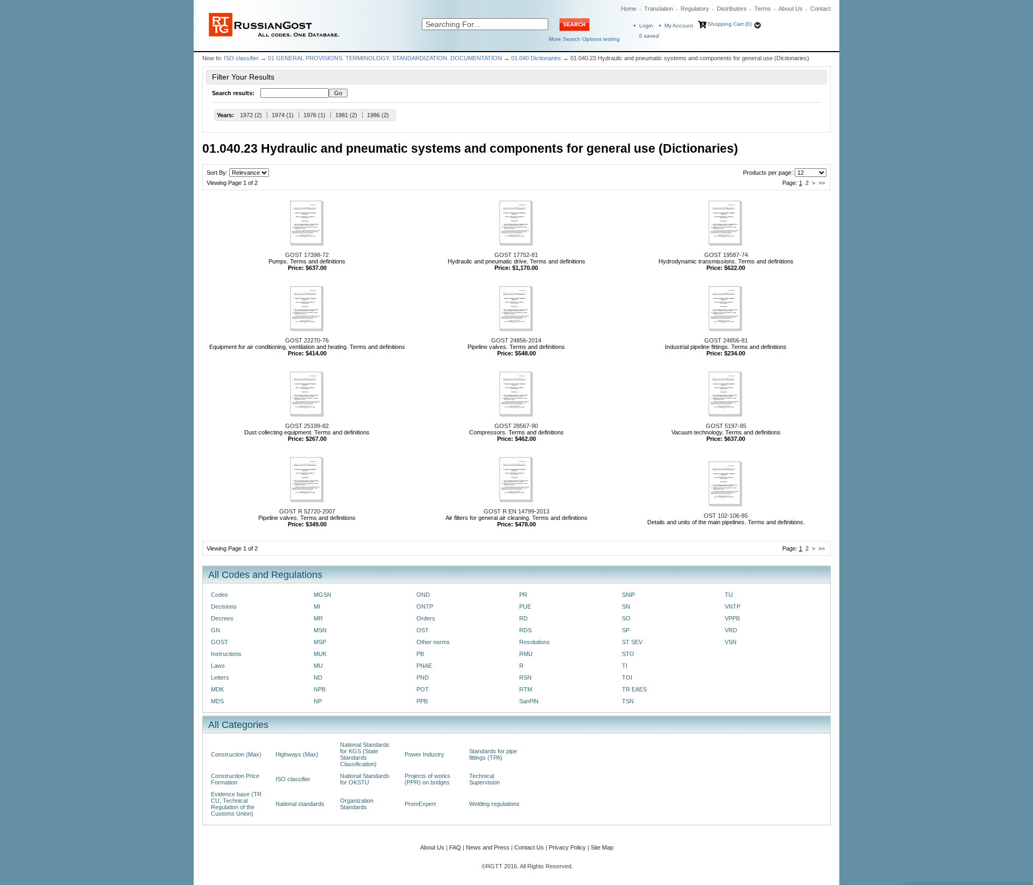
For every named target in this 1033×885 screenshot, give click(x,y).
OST (422, 630)
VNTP (732, 606)
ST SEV (632, 642)
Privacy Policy (567, 847)
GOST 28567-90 (516, 426)
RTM (525, 689)
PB (420, 654)
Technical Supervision (484, 779)
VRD (731, 630)
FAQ (455, 847)
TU (729, 594)
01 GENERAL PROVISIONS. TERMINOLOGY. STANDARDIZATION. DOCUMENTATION (385, 58)
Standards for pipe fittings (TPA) (493, 754)
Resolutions (534, 642)
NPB (320, 689)
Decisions (224, 606)
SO (626, 618)
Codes (219, 594)
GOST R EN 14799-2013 (516, 511)
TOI (627, 677)
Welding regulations (494, 804)
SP (625, 630)
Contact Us (529, 847)
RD (523, 618)
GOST (219, 642)
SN (626, 606)
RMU (526, 654)
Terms (762, 8)
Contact (820, 8)
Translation (658, 8)
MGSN (322, 594)
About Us (791, 8)
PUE (525, 606)
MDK (217, 689)
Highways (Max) (297, 754)
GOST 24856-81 (726, 340)
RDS (525, 630)
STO (628, 654)
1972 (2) (251, 115)
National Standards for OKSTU (365, 779)
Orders (425, 618)
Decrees (222, 618)
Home (628, 8)
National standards (299, 804)
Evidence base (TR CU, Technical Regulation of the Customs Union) (236, 804)
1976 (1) (314, 115)
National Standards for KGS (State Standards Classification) (365, 754)
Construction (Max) (236, 754)
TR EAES (634, 689)
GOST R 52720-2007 (307, 511)
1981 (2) (346, 115)
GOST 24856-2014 (516, 340)
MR (318, 618)
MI (317, 606)
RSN (525, 677)
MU (318, 665)
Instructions (226, 654)
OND (423, 594)
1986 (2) (378, 115)
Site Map (602, 847)
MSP (320, 642)
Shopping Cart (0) (729, 24)
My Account (678, 25)
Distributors (732, 8)
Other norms (433, 642)
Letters (220, 677)
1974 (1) (283, 115)
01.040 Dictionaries (536, 58)
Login (646, 25)
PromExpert (420, 804)
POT (422, 689)
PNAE (424, 665)
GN (215, 630)
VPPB (732, 618)
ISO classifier (241, 58)
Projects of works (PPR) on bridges (427, 779)
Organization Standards (356, 803)
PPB (422, 701)
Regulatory (695, 8)
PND (422, 677)
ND (318, 677)
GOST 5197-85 (726, 426)
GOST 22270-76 (307, 340)
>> (821, 183)
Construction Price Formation (235, 779)
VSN (731, 642)
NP (318, 701)
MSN (320, 630)
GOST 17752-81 (516, 255)
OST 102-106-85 (726, 515)
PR (523, 594)
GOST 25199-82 (307, 426)
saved (649, 36)
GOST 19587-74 (726, 255)
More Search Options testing (584, 39)
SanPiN (529, 701)
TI (624, 665)
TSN (628, 701)
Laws (218, 665)
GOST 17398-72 (307, 255)
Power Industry (424, 754)
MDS (217, 701)
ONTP (424, 606)
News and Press (488, 847)
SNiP (628, 594)
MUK (320, 654)
